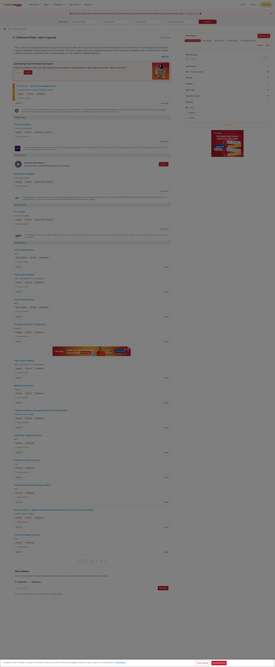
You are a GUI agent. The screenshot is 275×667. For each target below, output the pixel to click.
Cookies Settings (202, 663)
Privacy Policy (120, 662)
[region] (137, 663)
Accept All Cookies (219, 663)
